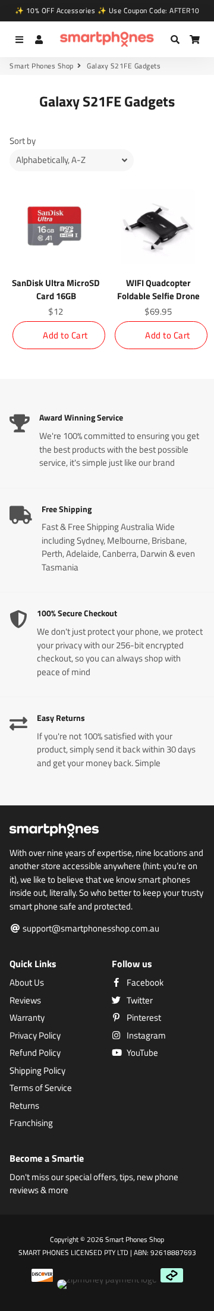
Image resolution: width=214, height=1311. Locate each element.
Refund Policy (35, 1052)
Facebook (144, 982)
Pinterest (143, 1017)
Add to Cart (65, 335)
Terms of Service (41, 1087)
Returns (24, 1105)
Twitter (139, 1000)
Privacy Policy (35, 1035)
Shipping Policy (37, 1070)
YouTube (141, 1052)
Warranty (27, 1017)
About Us (27, 982)
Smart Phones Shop (42, 66)
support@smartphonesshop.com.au (90, 928)
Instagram (145, 1035)
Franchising (31, 1123)
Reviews (25, 1000)
